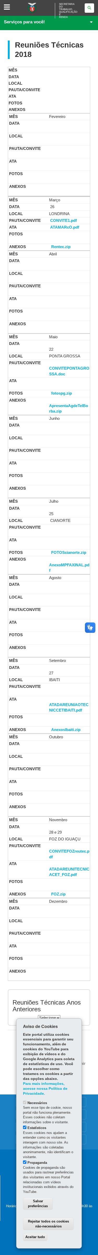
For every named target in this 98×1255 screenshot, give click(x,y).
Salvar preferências (38, 1203)
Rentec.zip (61, 247)
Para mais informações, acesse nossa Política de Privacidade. (45, 1088)
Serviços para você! (24, 21)
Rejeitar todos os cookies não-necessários (48, 1223)
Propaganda (37, 1163)
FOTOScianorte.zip (68, 552)
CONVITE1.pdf (63, 220)
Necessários (37, 1103)
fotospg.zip (61, 393)
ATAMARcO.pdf (64, 227)
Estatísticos (36, 1128)
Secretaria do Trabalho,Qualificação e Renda (68, 10)
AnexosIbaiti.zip (65, 730)
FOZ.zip (58, 894)
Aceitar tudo (35, 1237)
